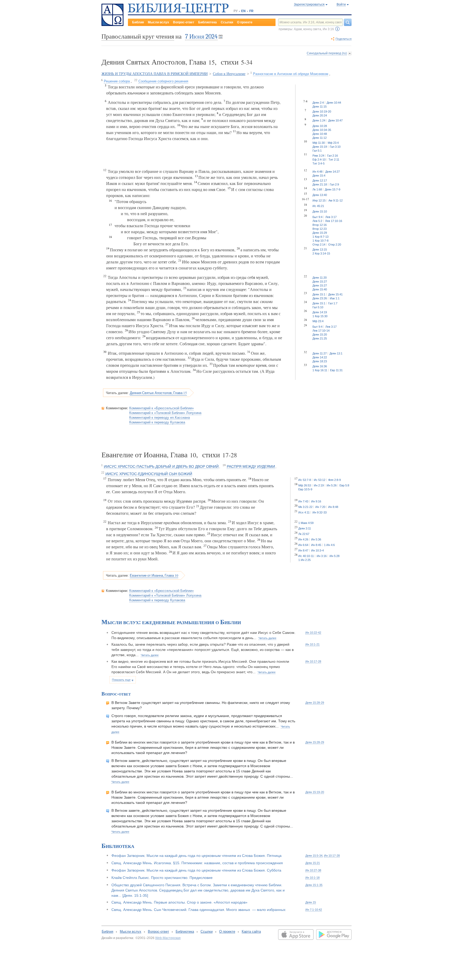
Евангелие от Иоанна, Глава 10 (154, 575)
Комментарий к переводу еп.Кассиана (159, 418)
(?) (337, 29)
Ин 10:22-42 (313, 632)
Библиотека (207, 22)
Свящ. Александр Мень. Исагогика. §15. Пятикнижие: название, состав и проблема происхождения (197, 863)
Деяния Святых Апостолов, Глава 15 (158, 392)
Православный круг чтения (137, 36)
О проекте (244, 22)
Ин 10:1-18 (312, 877)
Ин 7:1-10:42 (313, 909)
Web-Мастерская (168, 938)
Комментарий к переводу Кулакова (157, 422)
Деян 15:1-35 (313, 885)
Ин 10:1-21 (312, 644)
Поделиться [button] (344, 38)
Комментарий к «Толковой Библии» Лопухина (165, 413)
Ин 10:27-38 (313, 870)
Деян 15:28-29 (314, 702)
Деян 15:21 (312, 862)
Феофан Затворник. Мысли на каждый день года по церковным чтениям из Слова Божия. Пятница (196, 855)
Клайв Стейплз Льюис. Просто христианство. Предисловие (162, 878)
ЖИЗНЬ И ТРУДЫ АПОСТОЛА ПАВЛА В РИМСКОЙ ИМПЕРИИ (154, 74)
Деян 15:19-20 (314, 792)
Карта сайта (251, 931)
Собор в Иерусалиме (229, 74)
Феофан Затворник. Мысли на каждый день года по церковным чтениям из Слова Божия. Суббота (196, 870)
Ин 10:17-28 (313, 661)
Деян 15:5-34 (313, 855)
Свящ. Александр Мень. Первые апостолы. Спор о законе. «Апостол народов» (179, 902)
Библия (138, 22)
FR (251, 11)
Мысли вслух (158, 22)
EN (243, 11)
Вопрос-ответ (183, 22)
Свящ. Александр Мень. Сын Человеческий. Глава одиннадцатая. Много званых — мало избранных (198, 910)
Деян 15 (310, 902)
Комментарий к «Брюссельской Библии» (161, 408)
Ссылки (227, 22)
